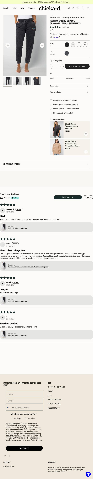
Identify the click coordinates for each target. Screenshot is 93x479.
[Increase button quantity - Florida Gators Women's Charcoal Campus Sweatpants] (61, 66)
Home (52, 16)
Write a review (67, 197)
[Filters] (85, 197)
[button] (6, 8)
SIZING (50, 391)
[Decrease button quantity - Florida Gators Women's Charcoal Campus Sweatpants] (52, 66)
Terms (40, 440)
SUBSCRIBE (24, 448)
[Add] (86, 134)
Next (42, 45)
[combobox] (10, 407)
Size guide (57, 61)
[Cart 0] (88, 8)
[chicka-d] (49, 8)
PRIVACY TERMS (54, 404)
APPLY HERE (60, 472)
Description (54, 86)
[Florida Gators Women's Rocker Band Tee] (57, 129)
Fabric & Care (55, 92)
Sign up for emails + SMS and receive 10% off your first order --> (46, 2)
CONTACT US (8, 466)
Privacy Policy (29, 440)
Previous (7, 45)
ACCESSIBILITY (54, 408)
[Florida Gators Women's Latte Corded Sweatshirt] (57, 147)
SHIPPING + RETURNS (56, 387)
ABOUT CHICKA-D (54, 400)
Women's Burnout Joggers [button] (17, 228)
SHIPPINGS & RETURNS (11, 164)
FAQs (50, 395)
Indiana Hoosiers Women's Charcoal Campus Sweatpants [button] (28, 267)
